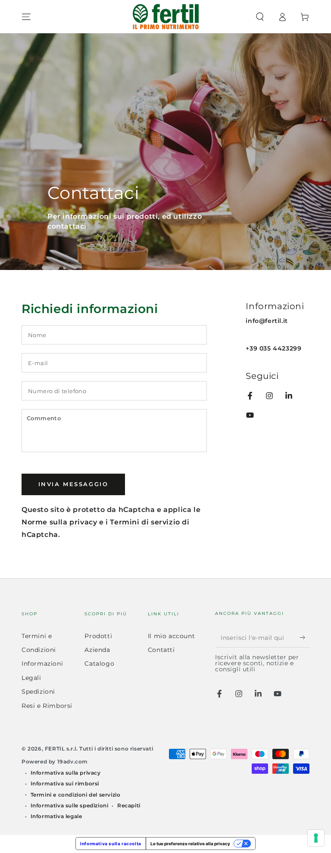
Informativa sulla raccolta (110, 843)
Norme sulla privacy (59, 522)
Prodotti (98, 636)
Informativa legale (56, 816)
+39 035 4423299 (273, 348)
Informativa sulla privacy (66, 772)
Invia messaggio (73, 484)
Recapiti (129, 805)
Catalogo (99, 663)
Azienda (97, 650)
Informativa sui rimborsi (65, 783)
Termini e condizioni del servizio (76, 794)
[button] (260, 16)
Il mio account (171, 636)
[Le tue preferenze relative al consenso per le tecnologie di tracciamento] (316, 838)
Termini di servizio (145, 522)
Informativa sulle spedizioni (70, 805)
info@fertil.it (266, 321)
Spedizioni (38, 691)
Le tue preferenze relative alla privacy (190, 843)
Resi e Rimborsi (47, 706)
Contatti (161, 650)
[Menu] (26, 16)
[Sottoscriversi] (304, 637)
